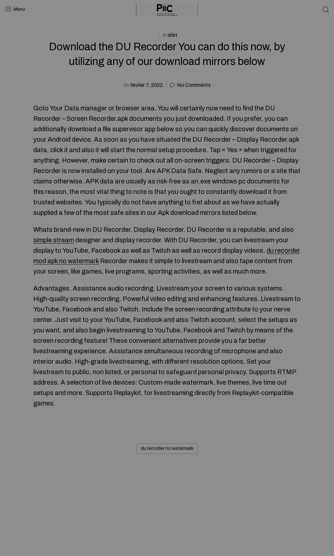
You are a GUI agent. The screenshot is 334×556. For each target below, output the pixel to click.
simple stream (53, 240)
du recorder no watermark (167, 448)
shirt (172, 35)
